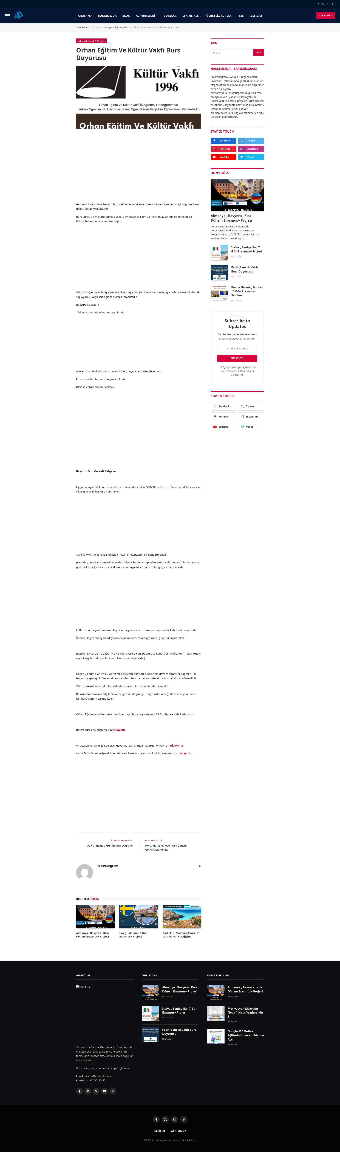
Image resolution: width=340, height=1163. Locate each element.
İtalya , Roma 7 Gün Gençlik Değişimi (110, 845)
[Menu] (7, 16)
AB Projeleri (145, 15)
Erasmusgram (107, 866)
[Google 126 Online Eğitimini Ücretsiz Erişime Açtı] (216, 1036)
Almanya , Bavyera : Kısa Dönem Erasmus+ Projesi (92, 934)
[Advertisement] (138, 174)
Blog (126, 15)
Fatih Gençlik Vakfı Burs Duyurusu (244, 269)
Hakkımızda (107, 15)
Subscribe (325, 15)
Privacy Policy (247, 370)
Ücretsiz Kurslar (220, 15)
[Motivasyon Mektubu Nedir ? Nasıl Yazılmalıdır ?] (216, 1013)
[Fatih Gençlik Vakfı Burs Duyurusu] (219, 272)
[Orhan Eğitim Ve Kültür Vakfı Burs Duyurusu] (138, 97)
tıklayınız (176, 745)
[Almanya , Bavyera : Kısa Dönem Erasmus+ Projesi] (95, 916)
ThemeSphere (188, 1140)
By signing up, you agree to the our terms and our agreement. (238, 371)
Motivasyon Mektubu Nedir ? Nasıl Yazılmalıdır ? (245, 1013)
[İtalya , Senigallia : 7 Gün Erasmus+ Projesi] (219, 252)
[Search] (333, 4)
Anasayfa (85, 15)
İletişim (256, 15)
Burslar (170, 15)
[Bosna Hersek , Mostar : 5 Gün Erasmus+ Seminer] (219, 292)
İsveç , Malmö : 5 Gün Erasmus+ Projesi (133, 934)
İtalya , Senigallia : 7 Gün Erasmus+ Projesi (246, 249)
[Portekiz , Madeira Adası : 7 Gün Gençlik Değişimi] (182, 916)
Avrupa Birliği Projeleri (91, 41)
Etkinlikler (191, 15)
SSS (241, 15)
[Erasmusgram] (18, 15)
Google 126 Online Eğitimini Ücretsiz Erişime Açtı (246, 1035)
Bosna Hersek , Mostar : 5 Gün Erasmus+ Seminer (247, 291)
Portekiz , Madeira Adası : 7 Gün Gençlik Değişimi (181, 934)
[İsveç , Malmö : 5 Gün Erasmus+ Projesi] (138, 916)
